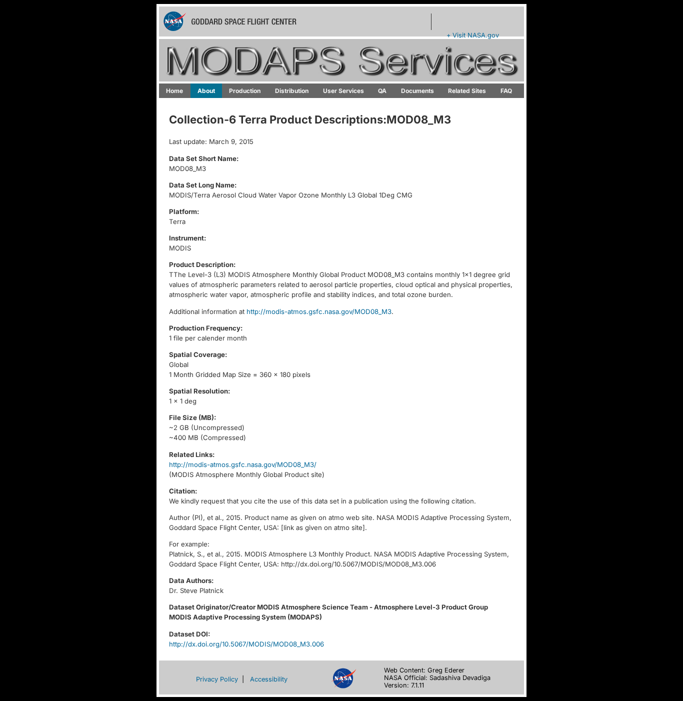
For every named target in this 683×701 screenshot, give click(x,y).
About (206, 90)
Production (244, 90)
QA (382, 90)
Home (174, 90)
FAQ (506, 90)
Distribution (291, 90)
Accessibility (269, 679)
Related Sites (467, 90)
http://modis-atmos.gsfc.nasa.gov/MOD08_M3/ (242, 464)
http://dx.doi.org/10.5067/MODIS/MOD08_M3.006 (246, 644)
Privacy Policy (217, 679)
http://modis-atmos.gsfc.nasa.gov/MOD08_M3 (319, 312)
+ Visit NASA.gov (472, 35)
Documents (417, 90)
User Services (343, 90)
